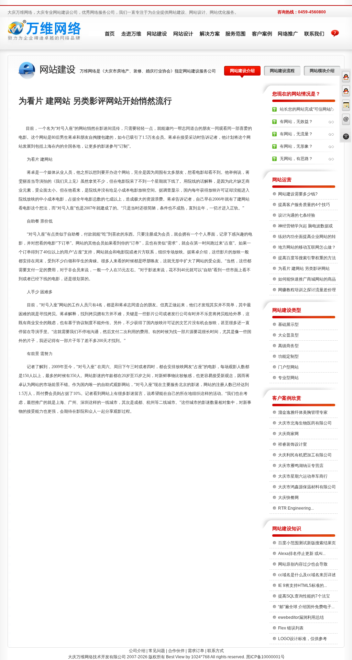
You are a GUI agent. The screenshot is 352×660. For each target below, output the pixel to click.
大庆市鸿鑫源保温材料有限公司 (307, 487)
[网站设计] (183, 34)
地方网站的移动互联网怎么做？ (307, 247)
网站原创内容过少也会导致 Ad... (303, 565)
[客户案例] (262, 34)
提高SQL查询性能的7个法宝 (304, 596)
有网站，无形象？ (296, 146)
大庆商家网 (288, 433)
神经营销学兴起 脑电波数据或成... (305, 227)
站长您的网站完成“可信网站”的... (306, 111)
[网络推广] (288, 34)
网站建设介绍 (242, 70)
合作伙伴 (176, 650)
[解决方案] (209, 34)
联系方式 (215, 650)
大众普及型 (288, 335)
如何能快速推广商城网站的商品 (307, 279)
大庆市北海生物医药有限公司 (305, 423)
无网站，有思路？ (296, 158)
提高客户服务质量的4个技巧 (304, 204)
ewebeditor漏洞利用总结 (301, 617)
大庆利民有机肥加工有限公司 (305, 455)
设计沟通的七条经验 (296, 215)
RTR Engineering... (296, 508)
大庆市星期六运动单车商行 (303, 476)
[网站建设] (157, 34)
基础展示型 (288, 324)
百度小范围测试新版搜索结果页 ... (307, 544)
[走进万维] (131, 34)
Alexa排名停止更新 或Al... (302, 553)
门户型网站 (288, 367)
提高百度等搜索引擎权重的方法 (307, 257)
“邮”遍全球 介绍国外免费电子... (306, 606)
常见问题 (156, 650)
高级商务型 (288, 345)
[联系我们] (314, 34)
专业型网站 (288, 377)
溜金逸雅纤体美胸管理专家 (303, 412)
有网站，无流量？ (296, 134)
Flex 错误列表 (291, 628)
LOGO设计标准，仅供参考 (302, 638)
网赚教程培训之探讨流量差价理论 (307, 291)
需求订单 (196, 650)
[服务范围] (235, 34)
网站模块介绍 (322, 70)
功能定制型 (288, 356)
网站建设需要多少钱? (298, 194)
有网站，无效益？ (296, 121)
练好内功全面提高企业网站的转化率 (307, 238)
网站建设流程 (282, 70)
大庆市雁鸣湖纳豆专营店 (300, 465)
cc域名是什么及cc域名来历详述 (307, 574)
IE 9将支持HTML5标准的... (302, 585)
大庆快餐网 (288, 497)
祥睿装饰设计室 (292, 444)
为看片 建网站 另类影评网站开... (304, 270)
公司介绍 (137, 650)
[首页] (105, 34)
